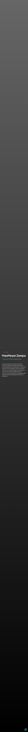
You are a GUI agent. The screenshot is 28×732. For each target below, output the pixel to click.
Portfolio (6, 352)
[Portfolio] (2, 352)
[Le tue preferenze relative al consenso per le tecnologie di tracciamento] (25, 729)
